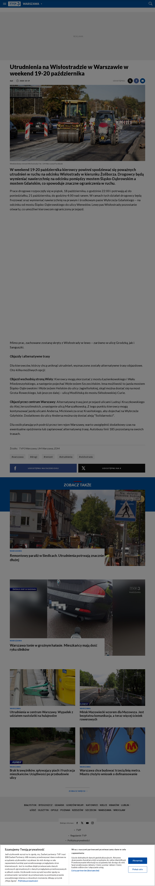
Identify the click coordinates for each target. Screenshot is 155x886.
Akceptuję (137, 860)
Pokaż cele (137, 869)
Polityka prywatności (28, 881)
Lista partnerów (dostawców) (85, 870)
